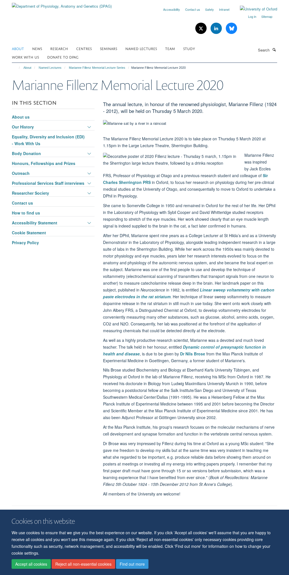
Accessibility (171, 9)
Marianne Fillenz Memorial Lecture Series (97, 67)
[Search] (274, 49)
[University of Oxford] (254, 9)
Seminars (108, 48)
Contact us (192, 9)
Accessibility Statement (34, 223)
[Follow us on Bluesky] (231, 28)
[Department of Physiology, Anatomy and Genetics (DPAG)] (62, 4)
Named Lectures (141, 48)
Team (170, 48)
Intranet (224, 9)
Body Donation (26, 153)
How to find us (26, 213)
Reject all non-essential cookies (83, 564)
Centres (84, 48)
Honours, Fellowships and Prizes (43, 163)
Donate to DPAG (62, 56)
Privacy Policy (25, 242)
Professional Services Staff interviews (48, 183)
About (18, 48)
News (37, 48)
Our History (23, 127)
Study (189, 48)
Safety (209, 9)
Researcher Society (30, 193)
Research (59, 48)
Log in (252, 16)
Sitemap (266, 16)
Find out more (132, 564)
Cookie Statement (29, 232)
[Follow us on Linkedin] (217, 28)
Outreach (21, 173)
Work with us (25, 56)
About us (21, 117)
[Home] (16, 68)
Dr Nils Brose (192, 354)
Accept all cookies (31, 564)
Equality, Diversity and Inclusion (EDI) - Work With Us (48, 140)
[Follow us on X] (201, 28)
